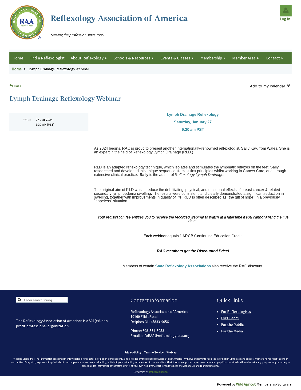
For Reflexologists (236, 311)
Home (17, 68)
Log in (286, 10)
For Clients (230, 318)
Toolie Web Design (158, 372)
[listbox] (271, 86)
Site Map (171, 352)
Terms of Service (153, 352)
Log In (286, 18)
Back (17, 86)
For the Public (232, 324)
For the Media (232, 331)
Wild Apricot (246, 384)
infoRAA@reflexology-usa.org (165, 335)
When (27, 119)
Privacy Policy (133, 352)
